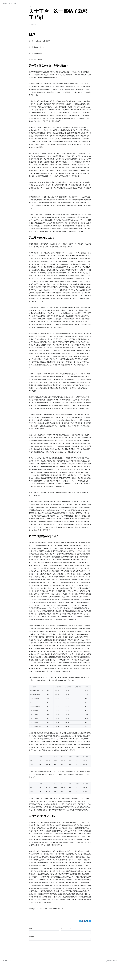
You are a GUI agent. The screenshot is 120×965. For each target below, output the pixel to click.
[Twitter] (80, 921)
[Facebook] (83, 921)
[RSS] (11, 961)
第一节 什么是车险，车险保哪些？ (40, 41)
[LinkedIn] (86, 921)
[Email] (89, 921)
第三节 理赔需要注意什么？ (38, 53)
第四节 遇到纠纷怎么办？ (37, 59)
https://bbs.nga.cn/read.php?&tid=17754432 (47, 909)
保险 (32, 921)
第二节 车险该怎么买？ (36, 47)
